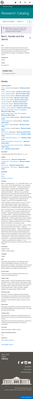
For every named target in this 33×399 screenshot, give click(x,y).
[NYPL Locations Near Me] (20, 2)
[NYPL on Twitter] (22, 363)
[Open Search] (25, 2)
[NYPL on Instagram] (26, 363)
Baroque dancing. (6, 159)
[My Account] (15, 2)
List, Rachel (4, 101)
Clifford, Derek (5, 97)
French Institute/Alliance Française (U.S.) (12, 141)
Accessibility (28, 366)
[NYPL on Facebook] (18, 363)
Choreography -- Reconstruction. (10, 161)
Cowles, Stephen (5, 117)
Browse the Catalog (23, 21)
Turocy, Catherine (6, 88)
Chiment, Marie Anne (6, 121)
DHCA (2, 148)
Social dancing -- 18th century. (9, 167)
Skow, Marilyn (4, 124)
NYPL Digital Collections (7, 340)
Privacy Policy (27, 369)
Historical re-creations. (7, 178)
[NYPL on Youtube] (29, 363)
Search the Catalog (8, 21)
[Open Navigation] (30, 2)
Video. (3, 176)
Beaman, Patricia (5, 95)
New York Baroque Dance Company (10, 134)
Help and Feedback (26, 397)
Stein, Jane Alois (5, 128)
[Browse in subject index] (19, 159)
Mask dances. (5, 165)
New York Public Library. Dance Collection (12, 145)
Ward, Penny (4, 132)
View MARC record (7, 344)
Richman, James (5, 107)
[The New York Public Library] (2, 2)
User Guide (16, 28)
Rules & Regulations (26, 372)
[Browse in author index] (23, 91)
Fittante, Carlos (5, 99)
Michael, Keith (4, 103)
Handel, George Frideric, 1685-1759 (10, 113)
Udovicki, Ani (4, 105)
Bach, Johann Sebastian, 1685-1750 (10, 109)
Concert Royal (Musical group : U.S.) (10, 137)
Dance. (3, 174)
